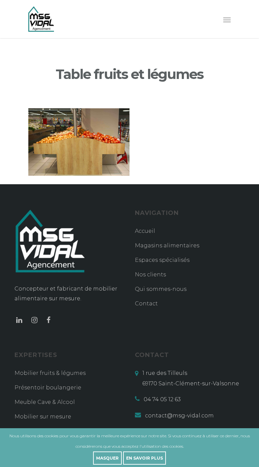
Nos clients (150, 274)
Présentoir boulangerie (48, 387)
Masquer (107, 458)
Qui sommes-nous (160, 289)
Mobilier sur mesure (43, 416)
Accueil (145, 231)
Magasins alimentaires (167, 245)
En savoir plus (144, 458)
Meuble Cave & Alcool (45, 402)
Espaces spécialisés (162, 260)
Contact (146, 303)
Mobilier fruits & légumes (50, 373)
